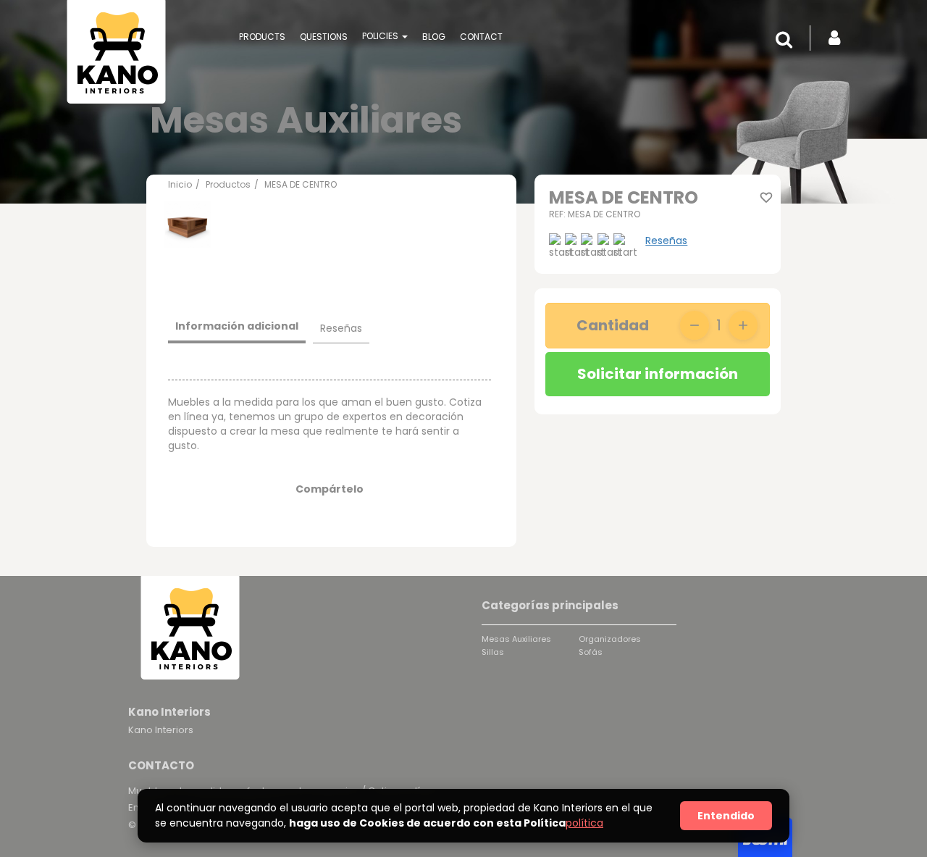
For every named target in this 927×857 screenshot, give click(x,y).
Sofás (591, 652)
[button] (787, 39)
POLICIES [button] (381, 36)
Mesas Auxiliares (516, 639)
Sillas (493, 652)
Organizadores (610, 639)
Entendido (726, 815)
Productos (228, 184)
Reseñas (666, 240)
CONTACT (481, 36)
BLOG (433, 36)
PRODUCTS (262, 36)
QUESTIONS (324, 36)
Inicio (180, 184)
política (584, 823)
